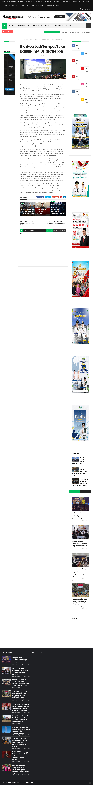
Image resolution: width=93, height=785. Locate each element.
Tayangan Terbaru (34, 39)
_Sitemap (4, 5)
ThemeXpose (11, 782)
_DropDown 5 (66, 1)
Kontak (69, 25)
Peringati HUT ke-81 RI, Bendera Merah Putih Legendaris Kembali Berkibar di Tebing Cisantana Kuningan (79, 603)
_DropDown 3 (48, 1)
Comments (86, 492)
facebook (62, 230)
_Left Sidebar (20, 5)
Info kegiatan (37, 25)
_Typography (85, 1)
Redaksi (47, 25)
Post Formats (76, 1)
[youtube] (85, 9)
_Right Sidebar (29, 5)
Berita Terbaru (23, 25)
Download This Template (53, 5)
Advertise (20, 1)
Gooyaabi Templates (28, 782)
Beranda (12, 25)
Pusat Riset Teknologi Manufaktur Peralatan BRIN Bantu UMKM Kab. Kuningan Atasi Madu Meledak (27, 209)
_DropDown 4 (57, 1)
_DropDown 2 (39, 1)
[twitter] (83, 9)
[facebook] (80, 9)
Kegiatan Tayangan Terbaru (39, 32)
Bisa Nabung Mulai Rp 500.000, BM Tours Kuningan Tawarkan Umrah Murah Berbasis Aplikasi (79, 573)
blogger (49, 230)
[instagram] (88, 9)
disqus (55, 230)
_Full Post (11, 5)
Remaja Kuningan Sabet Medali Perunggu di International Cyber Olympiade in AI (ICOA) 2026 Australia (42, 208)
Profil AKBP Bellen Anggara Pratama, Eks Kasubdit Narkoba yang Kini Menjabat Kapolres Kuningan (21, 756)
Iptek (22, 203)
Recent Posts (75, 492)
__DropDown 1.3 (29, 1)
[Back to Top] (90, 783)
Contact (13, 1)
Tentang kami (58, 25)
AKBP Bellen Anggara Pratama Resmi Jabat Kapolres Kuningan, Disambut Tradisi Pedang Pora (20, 769)
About (8, 1)
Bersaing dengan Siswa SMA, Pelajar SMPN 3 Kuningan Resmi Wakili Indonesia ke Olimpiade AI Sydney (57, 208)
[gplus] (90, 9)
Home (3, 1)
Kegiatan (26, 39)
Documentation (39, 5)
